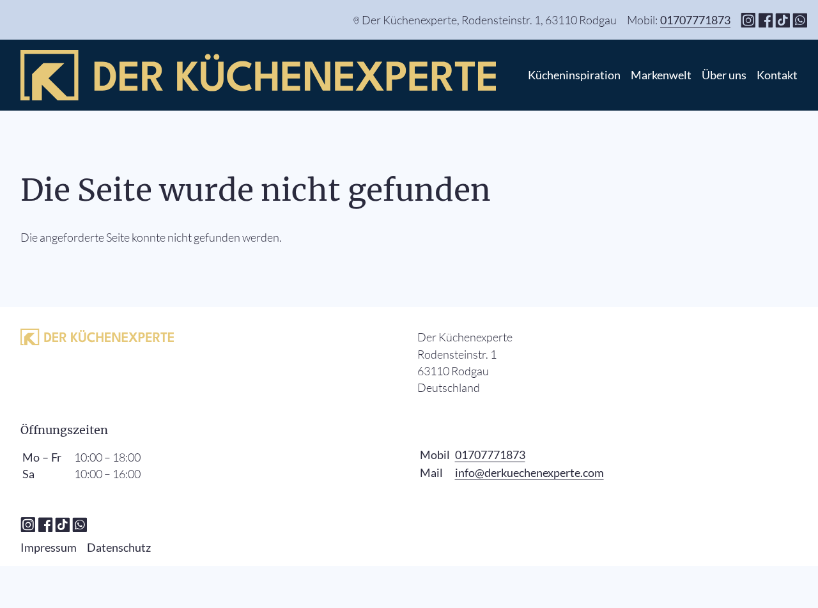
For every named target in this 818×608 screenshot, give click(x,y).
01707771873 (695, 20)
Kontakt (777, 75)
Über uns (724, 75)
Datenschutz (119, 547)
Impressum (48, 547)
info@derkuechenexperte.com (529, 472)
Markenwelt (661, 75)
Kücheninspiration (574, 75)
